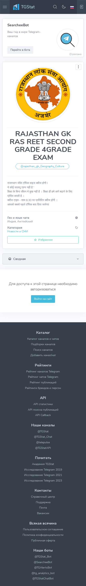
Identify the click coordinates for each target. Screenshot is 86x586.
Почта (43, 508)
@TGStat (43, 431)
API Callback (43, 415)
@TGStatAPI (43, 448)
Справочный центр (43, 497)
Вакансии (43, 513)
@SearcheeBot (43, 562)
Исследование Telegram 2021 (43, 475)
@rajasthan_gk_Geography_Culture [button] (42, 166)
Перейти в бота (20, 50)
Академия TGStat (43, 464)
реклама (76, 54)
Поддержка (43, 502)
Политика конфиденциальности (43, 535)
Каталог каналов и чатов (43, 339)
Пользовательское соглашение (43, 529)
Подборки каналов (43, 344)
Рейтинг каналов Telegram (43, 371)
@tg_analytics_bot (43, 573)
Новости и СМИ (17, 231)
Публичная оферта (43, 540)
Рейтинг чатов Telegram (43, 377)
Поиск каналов (43, 350)
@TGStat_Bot (43, 557)
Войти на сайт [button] (43, 299)
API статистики (43, 404)
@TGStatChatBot (43, 578)
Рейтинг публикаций (43, 382)
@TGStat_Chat (43, 437)
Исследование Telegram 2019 (43, 470)
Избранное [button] (45, 240)
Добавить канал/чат (43, 355)
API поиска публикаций (43, 410)
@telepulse (43, 442)
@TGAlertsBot (43, 567)
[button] (72, 7)
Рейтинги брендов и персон (43, 388)
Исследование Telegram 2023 (43, 480)
